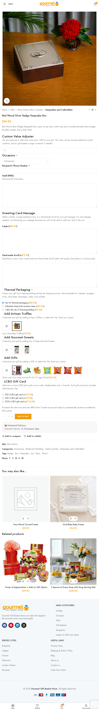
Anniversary (19, 448)
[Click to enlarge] (7, 101)
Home (4, 109)
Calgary (5, 650)
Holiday (59, 610)
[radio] (6, 326)
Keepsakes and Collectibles (59, 109)
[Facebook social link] (9, 458)
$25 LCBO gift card (19, 394)
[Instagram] (23, 625)
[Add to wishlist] (28, 518)
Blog (53, 655)
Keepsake (24, 453)
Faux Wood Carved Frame (25, 524)
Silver (37, 453)
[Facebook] (4, 625)
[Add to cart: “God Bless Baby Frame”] (71, 518)
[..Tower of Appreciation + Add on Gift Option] (26, 561)
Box (16, 453)
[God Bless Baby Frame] (73, 499)
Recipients (60, 630)
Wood (44, 453)
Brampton (6, 646)
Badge (10, 453)
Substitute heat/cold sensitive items (24, 306)
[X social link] (12, 458)
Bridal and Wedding (34, 448)
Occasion (60, 615)
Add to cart (23, 416)
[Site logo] (49, 3)
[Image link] (16, 607)
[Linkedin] (17, 625)
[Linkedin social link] (19, 458)
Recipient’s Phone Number (16, 165)
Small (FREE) (8, 175)
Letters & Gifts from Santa (67, 635)
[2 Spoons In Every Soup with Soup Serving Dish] (73, 561)
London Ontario (9, 665)
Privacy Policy (57, 646)
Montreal (6, 670)
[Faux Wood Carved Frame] (26, 499)
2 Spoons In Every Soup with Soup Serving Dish (73, 587)
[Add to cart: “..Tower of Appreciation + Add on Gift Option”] (23, 581)
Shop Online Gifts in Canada (30, 109)
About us (55, 660)
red (32, 453)
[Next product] (95, 109)
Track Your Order (58, 670)
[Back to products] (92, 109)
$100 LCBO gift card (20, 401)
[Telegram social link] (22, 458)
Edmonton (6, 660)
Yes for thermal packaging (20, 302)
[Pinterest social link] (16, 458)
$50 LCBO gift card (18, 398)
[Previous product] (89, 109)
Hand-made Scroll (15, 255)
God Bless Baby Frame (73, 524)
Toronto (5, 655)
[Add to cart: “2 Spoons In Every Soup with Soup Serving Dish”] (71, 581)
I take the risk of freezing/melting (23, 309)
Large (9, 226)
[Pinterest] (11, 625)
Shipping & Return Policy (61, 650)
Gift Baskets (61, 625)
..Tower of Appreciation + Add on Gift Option (25, 587)
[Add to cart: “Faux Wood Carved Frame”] (23, 518)
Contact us (55, 665)
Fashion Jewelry (51, 448)
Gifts (12, 109)
